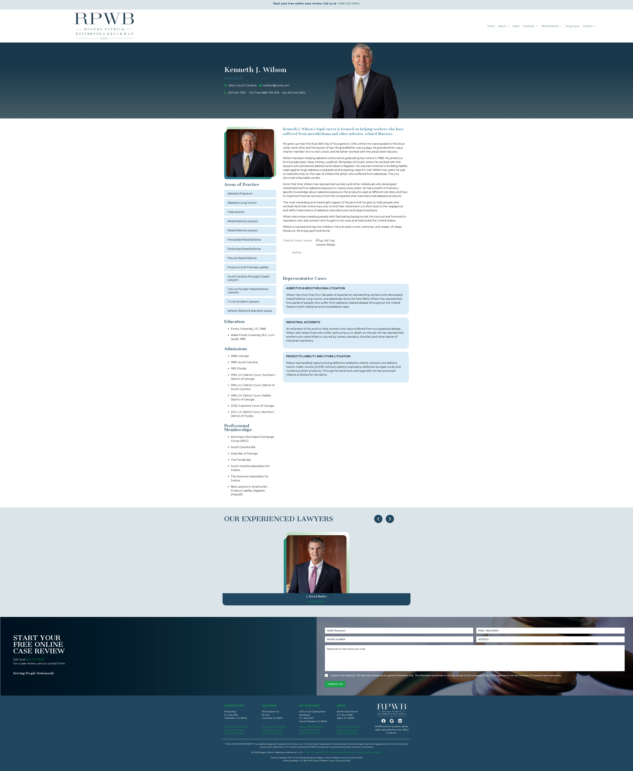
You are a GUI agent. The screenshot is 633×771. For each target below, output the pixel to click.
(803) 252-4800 (278, 727)
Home (491, 26)
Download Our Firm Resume (367, 752)
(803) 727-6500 (353, 727)
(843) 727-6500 (240, 727)
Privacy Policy (310, 752)
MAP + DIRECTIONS (234, 733)
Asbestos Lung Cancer (242, 202)
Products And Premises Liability (248, 267)
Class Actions (235, 212)
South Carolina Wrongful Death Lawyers (248, 278)
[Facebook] (383, 721)
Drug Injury (572, 26)
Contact (588, 26)
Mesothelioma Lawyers (242, 230)
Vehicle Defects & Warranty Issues (249, 310)
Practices (528, 26)
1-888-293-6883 (348, 3)
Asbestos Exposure (239, 193)
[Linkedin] (400, 721)
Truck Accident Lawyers (243, 301)
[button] (378, 519)
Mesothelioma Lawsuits (242, 221)
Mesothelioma (550, 26)
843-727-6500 (35, 659)
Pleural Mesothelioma (241, 258)
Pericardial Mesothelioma (244, 239)
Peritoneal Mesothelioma (244, 248)
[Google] (392, 721)
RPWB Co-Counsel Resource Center (335, 752)
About (502, 26)
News (516, 26)
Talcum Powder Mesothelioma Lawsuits (247, 291)
